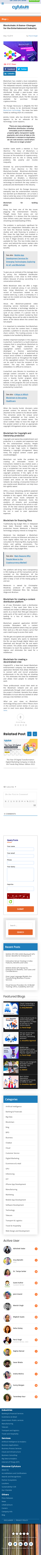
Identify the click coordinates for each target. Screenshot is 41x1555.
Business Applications (10, 1445)
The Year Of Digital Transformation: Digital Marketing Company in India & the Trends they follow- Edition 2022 (20, 762)
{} (30, 801)
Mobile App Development (16, 1200)
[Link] (27, 801)
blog (7, 1127)
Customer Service (12, 1153)
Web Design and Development (17, 1231)
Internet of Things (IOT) (10, 1462)
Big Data (9, 1117)
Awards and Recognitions (11, 1477)
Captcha (10, 884)
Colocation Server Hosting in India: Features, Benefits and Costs (19, 962)
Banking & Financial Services (12, 1413)
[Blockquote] (22, 801)
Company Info (7, 1511)
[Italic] (8, 801)
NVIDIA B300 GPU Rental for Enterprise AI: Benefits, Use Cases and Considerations (20, 969)
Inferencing (10, 1174)
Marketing (10, 1194)
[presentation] (29, 734)
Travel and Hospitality (10, 1434)
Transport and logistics (10, 1430)
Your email (11, 853)
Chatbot (9, 1143)
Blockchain (10, 1122)
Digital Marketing (12, 1158)
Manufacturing (11, 1189)
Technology (10, 1210)
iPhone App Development (16, 1184)
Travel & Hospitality (13, 1226)
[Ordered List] (16, 801)
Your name (11, 846)
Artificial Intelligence (14, 1106)
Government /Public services (12, 1420)
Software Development (15, 1205)
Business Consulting (9, 1455)
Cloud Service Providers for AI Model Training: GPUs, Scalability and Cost (20, 986)
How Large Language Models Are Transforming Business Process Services (19, 978)
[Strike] (13, 801)
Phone (9, 860)
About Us (5, 1470)
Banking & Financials (14, 1112)
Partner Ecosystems (9, 1480)
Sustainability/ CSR (9, 1487)
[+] (33, 801)
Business (9, 1137)
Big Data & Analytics (9, 1459)
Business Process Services (12, 1448)
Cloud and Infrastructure (11, 1452)
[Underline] (11, 801)
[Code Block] (24, 801)
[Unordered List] (19, 801)
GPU (7, 1169)
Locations (5, 1483)
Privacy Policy (22, 1520)
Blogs (4, 19)
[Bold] (5, 801)
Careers (5, 1508)
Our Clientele (7, 1490)
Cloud (8, 1148)
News (4, 1501)
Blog (3, 1515)
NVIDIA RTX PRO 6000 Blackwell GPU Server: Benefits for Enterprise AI (20, 955)
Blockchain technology (12, 110)
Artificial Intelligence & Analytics (14, 1442)
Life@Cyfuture (7, 1505)
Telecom (9, 1215)
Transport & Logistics (14, 1220)
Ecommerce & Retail (9, 1417)
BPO (7, 1132)
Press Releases (7, 1498)
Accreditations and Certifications (14, 1473)
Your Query (11, 866)
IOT (7, 1179)
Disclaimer (8, 1520)
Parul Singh (33, 36)
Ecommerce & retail (13, 1163)
